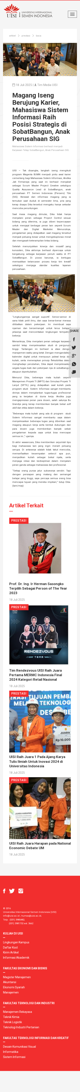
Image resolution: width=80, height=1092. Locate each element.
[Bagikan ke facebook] (74, 339)
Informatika (10, 1051)
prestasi (26, 35)
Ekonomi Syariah (14, 987)
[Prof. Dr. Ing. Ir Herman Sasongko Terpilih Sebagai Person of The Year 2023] (40, 548)
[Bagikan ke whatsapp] (74, 364)
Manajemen (11, 992)
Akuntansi (9, 982)
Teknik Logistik (12, 1022)
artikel (12, 35)
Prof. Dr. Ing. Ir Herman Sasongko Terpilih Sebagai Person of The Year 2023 (38, 588)
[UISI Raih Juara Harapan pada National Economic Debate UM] (40, 808)
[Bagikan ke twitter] (74, 348)
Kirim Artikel (11, 952)
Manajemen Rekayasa (17, 1011)
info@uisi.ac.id (11, 916)
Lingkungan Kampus (16, 942)
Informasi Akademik (16, 957)
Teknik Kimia (11, 1017)
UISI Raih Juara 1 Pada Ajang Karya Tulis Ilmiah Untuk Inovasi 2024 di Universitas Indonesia (37, 761)
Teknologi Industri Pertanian (21, 1027)
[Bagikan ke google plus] (74, 356)
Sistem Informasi (14, 1057)
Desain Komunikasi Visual (19, 1046)
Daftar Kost (10, 947)
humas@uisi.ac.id (31, 916)
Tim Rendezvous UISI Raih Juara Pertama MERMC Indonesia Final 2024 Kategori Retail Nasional (35, 675)
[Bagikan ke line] (74, 372)
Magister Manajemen (17, 977)
